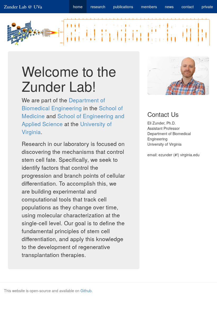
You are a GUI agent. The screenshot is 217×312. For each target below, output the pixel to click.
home (78, 6)
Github (86, 290)
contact (188, 6)
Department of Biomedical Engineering (63, 104)
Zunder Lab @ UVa (23, 6)
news (169, 6)
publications (123, 6)
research (98, 6)
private (207, 6)
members (149, 6)
